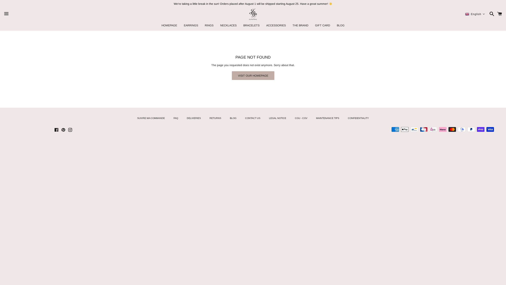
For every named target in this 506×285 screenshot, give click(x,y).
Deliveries (194, 118)
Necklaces (228, 25)
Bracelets (251, 25)
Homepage (169, 25)
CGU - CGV (301, 118)
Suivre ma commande (151, 118)
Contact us (252, 118)
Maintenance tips (327, 118)
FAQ (176, 118)
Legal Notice (277, 118)
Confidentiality (358, 118)
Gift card (322, 25)
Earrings (191, 25)
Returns (215, 118)
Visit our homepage (253, 75)
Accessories (276, 25)
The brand (300, 25)
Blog (341, 25)
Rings (209, 25)
